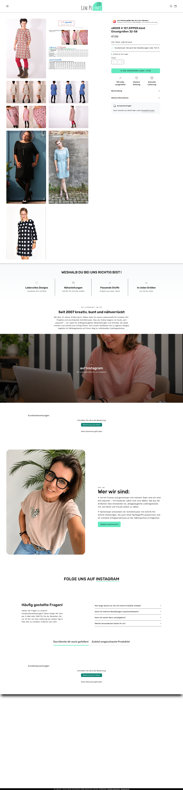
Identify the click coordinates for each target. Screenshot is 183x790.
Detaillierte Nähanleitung (101, 755)
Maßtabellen (96, 724)
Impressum (69, 706)
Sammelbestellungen (100, 728)
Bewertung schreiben (91, 425)
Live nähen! (96, 721)
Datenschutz (69, 713)
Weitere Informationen (119, 98)
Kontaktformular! (148, 110)
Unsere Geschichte (109, 524)
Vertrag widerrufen (74, 729)
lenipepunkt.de (125, 789)
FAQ (92, 706)
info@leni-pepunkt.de (113, 789)
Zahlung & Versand (72, 721)
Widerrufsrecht (71, 717)
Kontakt (94, 710)
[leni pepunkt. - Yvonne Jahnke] (91, 6)
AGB (66, 710)
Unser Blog (95, 717)
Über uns (95, 713)
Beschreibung (116, 91)
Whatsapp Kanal (98, 751)
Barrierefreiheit (71, 724)
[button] (171, 6)
